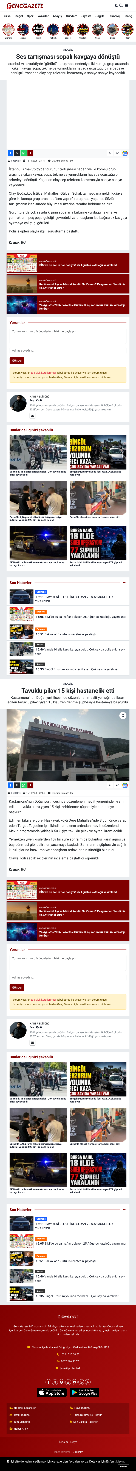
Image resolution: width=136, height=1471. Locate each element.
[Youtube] (75, 1382)
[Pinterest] (61, 1382)
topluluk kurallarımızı (43, 372)
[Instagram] (68, 1382)
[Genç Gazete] (25, 6)
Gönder (17, 360)
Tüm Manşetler (22, 1421)
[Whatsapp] (81, 1382)
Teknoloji (114, 16)
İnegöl (19, 16)
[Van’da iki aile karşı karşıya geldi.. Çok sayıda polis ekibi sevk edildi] (38, 452)
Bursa (6, 16)
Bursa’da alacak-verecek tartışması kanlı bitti (95, 517)
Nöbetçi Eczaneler (25, 1407)
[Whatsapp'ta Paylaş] (24, 153)
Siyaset (86, 16)
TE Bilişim (77, 1451)
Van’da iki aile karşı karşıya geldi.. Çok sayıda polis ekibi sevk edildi (80, 652)
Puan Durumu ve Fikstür (88, 1415)
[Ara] (121, 5)
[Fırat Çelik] (18, 403)
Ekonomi (40, 611)
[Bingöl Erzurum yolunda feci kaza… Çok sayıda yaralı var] (98, 452)
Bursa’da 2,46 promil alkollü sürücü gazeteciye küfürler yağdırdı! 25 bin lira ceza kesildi (36, 519)
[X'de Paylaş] (17, 153)
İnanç (128, 16)
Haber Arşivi (21, 1428)
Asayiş (57, 16)
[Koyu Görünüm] (116, 5)
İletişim (63, 1442)
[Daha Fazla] (30, 153)
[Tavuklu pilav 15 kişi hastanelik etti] (68, 745)
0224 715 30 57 (70, 1354)
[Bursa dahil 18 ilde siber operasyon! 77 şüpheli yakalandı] (98, 543)
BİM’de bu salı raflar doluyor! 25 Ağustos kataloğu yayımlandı (81, 616)
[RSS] (88, 1382)
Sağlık (99, 16)
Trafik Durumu (22, 1415)
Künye (73, 1442)
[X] (55, 1382)
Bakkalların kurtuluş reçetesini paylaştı (66, 634)
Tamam (123, 1467)
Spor (30, 16)
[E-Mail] (32, 416)
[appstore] (51, 1392)
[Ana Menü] (126, 5)
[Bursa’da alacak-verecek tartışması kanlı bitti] (98, 497)
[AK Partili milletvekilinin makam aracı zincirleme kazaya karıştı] (38, 543)
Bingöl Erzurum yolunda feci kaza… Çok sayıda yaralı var (77, 669)
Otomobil (41, 592)
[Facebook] (48, 1382)
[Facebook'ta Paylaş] (10, 153)
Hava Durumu (82, 1407)
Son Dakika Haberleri (85, 1421)
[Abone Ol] (125, 153)
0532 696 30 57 (70, 1361)
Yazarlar (43, 16)
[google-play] (84, 1392)
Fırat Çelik (16, 160)
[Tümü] (124, 582)
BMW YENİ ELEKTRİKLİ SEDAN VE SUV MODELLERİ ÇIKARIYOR (74, 599)
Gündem (71, 16)
